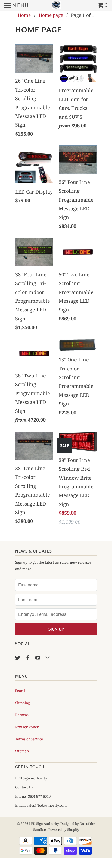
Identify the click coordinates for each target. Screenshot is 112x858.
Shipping (22, 702)
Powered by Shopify (63, 829)
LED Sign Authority (44, 823)
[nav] (16, 5)
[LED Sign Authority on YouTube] (38, 657)
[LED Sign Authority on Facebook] (28, 657)
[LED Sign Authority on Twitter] (18, 657)
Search (20, 690)
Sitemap (22, 750)
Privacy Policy (27, 727)
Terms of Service (29, 739)
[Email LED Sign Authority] (48, 657)
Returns (22, 714)
